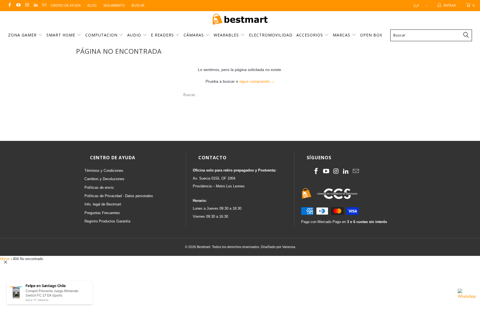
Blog (92, 5)
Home (4, 259)
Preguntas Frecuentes (102, 213)
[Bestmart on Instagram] (26, 6)
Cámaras (194, 35)
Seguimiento (114, 5)
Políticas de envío (99, 187)
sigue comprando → (257, 81)
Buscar (138, 5)
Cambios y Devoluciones (104, 179)
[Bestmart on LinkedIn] (35, 6)
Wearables (227, 35)
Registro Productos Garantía (107, 221)
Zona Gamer (23, 35)
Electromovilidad (270, 35)
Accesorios (310, 35)
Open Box (371, 35)
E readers (163, 35)
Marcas (341, 35)
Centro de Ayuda (66, 5)
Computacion (102, 35)
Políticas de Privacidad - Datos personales (118, 196)
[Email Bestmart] (44, 6)
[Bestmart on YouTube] (18, 6)
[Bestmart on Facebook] (9, 6)
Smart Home (61, 35)
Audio (134, 35)
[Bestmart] (240, 19)
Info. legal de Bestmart (102, 204)
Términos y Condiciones (103, 170)
